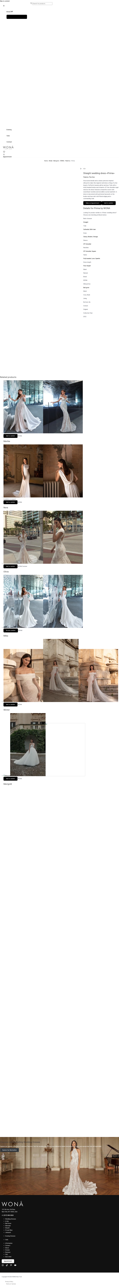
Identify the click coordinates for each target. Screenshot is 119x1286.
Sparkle (97, 258)
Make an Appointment (92, 203)
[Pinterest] (11, 1266)
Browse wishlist (11, 630)
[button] (17, 12)
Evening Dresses (10, 1236)
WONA (62, 161)
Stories (7, 1250)
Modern (90, 236)
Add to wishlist (108, 203)
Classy (85, 236)
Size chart (8, 1257)
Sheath (7, 1228)
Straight (85, 222)
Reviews (7, 1252)
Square (94, 251)
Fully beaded (87, 258)
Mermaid (8, 1226)
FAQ (6, 1254)
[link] (4, 152)
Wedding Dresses (10, 1219)
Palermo (67, 161)
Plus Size (92, 177)
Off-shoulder (87, 244)
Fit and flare (8, 1230)
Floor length (87, 266)
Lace (93, 258)
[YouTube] (15, 1266)
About (7, 1248)
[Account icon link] (4, 155)
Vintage (95, 236)
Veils (6, 1239)
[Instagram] (3, 1266)
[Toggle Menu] (17, 17)
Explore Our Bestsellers (9, 1150)
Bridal (50, 161)
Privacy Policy (9, 1281)
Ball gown (56, 161)
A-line (7, 1221)
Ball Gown (8, 1223)
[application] (12, 12)
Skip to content (5, 1)
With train (93, 229)
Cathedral (86, 229)
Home (46, 161)
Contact (7, 1245)
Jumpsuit (8, 1232)
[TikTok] (7, 1266)
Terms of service (11, 1284)
